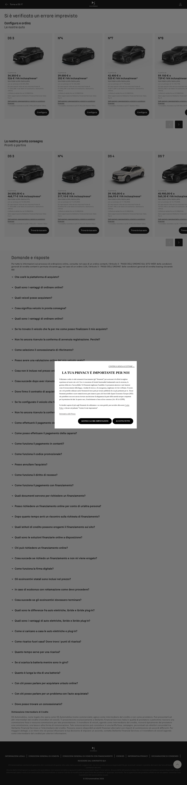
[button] (122, 366)
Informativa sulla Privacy (67, 414)
